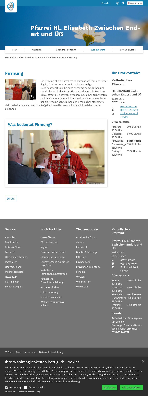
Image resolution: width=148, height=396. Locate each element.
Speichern (109, 387)
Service (10, 229)
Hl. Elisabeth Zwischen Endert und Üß (127, 92)
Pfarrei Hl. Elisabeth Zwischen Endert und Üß (27, 57)
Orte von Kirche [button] (128, 49)
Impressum (10, 391)
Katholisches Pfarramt (122, 82)
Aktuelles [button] (36, 49)
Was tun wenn (59, 57)
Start (14, 49)
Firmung (73, 57)
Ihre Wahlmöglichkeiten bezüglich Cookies (42, 362)
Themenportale (87, 229)
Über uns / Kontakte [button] (66, 49)
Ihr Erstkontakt (126, 73)
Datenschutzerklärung (67, 381)
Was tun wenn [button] (98, 49)
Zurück (10, 198)
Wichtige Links (51, 229)
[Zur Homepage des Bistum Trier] (135, 3)
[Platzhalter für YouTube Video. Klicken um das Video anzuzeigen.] (56, 157)
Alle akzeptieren (131, 387)
